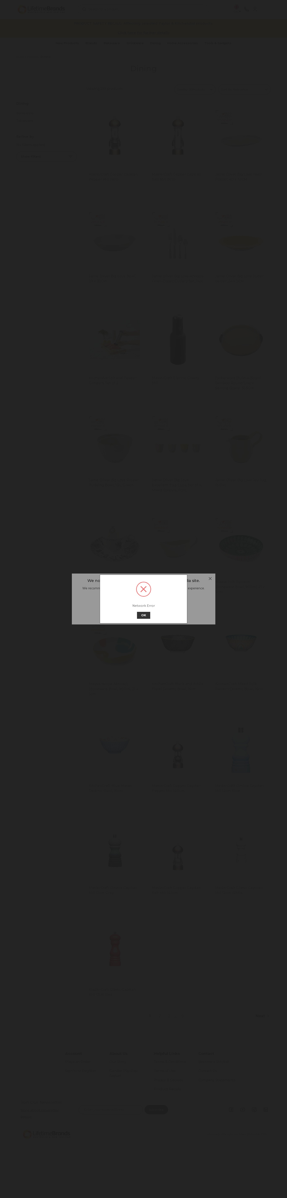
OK (143, 615)
